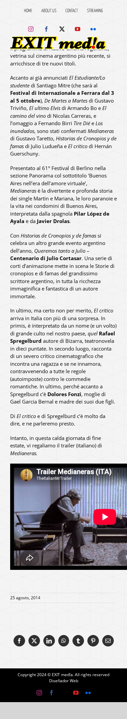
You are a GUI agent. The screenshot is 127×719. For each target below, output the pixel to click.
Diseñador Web (63, 681)
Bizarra (73, 340)
